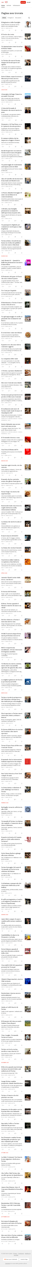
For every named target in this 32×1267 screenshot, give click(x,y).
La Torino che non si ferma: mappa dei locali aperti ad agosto (10, 62)
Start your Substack (11, 1259)
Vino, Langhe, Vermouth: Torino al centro (9, 1036)
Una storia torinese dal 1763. (9, 1073)
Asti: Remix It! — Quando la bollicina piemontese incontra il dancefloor (11, 262)
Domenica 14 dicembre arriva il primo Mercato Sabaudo (11, 1110)
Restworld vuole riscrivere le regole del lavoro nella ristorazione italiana (11, 508)
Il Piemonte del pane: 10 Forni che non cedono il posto (11, 277)
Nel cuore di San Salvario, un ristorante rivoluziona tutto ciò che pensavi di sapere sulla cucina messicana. (11, 610)
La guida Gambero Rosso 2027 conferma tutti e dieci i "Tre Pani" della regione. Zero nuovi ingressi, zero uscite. (12, 281)
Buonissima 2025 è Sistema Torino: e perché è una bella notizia (10, 1205)
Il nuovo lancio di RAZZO (9, 536)
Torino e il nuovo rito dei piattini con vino (9, 1096)
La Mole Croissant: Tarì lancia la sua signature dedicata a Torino (11, 1159)
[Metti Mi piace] (2, 104)
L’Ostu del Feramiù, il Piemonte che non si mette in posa (11, 110)
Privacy (15, 1253)
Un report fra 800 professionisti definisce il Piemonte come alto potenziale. (10, 1026)
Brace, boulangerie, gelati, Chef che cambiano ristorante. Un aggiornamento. (11, 720)
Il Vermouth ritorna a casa (10, 437)
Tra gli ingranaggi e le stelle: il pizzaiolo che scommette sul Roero (11, 319)
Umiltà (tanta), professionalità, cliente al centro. (11, 890)
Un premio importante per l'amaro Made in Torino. (11, 1194)
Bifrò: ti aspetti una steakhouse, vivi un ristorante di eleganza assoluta (11, 650)
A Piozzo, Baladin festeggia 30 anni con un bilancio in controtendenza (11, 195)
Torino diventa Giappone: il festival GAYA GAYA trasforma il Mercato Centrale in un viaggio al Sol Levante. (11, 750)
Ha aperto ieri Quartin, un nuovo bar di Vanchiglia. (11, 51)
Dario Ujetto (9, 28)
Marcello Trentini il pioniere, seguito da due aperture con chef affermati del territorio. (11, 736)
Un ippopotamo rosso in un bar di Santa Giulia (12, 47)
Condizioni (21, 1253)
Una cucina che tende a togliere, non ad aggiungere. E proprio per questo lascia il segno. (11, 307)
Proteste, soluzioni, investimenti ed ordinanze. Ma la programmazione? (11, 247)
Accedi (28, 2)
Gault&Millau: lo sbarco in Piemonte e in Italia (10, 936)
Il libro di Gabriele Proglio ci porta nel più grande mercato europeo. (12, 956)
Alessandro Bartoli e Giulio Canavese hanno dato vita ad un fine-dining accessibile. (11, 183)
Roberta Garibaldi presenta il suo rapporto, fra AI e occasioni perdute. (11, 998)
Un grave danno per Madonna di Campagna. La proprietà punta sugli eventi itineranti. (11, 984)
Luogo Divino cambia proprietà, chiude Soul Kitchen (12, 1082)
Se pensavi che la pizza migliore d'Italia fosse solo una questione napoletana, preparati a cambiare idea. (10, 129)
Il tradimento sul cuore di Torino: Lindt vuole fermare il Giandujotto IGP (11, 411)
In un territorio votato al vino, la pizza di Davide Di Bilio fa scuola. (12, 323)
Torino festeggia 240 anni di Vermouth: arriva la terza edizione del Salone (11, 869)
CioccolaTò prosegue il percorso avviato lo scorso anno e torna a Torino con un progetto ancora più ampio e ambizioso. (11, 970)
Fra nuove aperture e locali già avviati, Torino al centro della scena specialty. (12, 1128)
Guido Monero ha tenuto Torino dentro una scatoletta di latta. (10, 25)
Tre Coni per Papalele (8, 290)
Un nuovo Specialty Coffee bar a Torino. (10, 1178)
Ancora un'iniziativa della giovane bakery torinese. (10, 1164)
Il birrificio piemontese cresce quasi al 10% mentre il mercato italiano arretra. (12, 199)
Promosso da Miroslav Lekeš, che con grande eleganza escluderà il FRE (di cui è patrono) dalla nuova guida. (12, 940)
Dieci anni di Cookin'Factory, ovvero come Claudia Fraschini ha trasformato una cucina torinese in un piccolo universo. (12, 550)
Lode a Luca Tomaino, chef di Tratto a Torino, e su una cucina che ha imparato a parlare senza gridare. (11, 37)
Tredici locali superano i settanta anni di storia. (11, 1012)
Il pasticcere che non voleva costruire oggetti (11, 346)
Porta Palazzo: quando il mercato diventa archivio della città (10, 951)
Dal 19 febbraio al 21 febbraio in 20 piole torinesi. (11, 858)
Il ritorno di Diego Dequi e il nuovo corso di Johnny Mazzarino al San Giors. (11, 704)
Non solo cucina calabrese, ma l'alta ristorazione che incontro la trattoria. (11, 565)
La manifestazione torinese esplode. (11, 1209)
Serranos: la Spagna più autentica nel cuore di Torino (11, 1222)
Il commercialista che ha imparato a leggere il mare (10, 139)
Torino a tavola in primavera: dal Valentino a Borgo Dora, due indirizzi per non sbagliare (12, 699)
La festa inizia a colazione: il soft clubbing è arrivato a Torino (11, 789)
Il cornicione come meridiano (11, 333)
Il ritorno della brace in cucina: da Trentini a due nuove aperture (12, 731)
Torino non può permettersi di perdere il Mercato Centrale (11, 396)
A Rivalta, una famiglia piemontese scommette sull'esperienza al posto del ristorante (10, 211)
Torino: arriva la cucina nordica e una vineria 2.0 (10, 1050)
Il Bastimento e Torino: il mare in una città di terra (11, 304)
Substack (7, 1263)
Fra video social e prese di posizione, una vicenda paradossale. (11, 844)
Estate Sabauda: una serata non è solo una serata (10, 425)
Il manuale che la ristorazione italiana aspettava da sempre (11, 760)
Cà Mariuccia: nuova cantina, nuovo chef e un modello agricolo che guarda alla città (11, 666)
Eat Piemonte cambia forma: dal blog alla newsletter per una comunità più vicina (11, 1139)
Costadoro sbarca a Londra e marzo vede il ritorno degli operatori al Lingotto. (11, 906)
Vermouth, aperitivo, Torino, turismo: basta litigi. (11, 828)
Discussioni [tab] (18, 18)
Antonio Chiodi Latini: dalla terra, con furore (10, 578)
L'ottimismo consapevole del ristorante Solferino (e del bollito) (11, 885)
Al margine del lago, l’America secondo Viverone (11, 95)
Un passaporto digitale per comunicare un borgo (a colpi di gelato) (11, 227)
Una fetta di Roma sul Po (9, 450)
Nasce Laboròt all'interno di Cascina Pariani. (11, 215)
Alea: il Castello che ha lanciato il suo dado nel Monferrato (12, 180)
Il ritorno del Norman (8, 591)
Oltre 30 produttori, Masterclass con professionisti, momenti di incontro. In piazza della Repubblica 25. (11, 1114)
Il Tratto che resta (7, 34)
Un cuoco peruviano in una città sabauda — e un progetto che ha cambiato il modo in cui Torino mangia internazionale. (10, 361)
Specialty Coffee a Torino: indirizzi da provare (10, 1124)
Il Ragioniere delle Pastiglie (10, 22)
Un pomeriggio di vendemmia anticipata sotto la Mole (11, 166)
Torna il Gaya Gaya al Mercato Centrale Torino (11, 746)
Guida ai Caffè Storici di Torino (9, 1008)
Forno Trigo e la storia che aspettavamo (10, 493)
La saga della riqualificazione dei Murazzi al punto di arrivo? (10, 81)
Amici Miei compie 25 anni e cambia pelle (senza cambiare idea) (11, 921)
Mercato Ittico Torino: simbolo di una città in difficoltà (12, 1236)
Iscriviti (23, 2)
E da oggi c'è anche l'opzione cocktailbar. (9, 654)
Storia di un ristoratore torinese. (10, 142)
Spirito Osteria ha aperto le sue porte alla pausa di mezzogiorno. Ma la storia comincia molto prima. (11, 373)
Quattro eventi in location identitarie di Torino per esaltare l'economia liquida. (11, 1040)
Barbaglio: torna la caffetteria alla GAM (11, 808)
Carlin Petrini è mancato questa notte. (12, 483)
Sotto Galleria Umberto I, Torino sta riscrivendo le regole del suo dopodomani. (11, 470)
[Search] (29, 17)
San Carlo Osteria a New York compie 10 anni (11, 774)
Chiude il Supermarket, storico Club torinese (12, 980)
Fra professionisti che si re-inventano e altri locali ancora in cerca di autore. (11, 1100)
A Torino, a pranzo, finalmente (11, 371)
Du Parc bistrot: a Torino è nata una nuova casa (10, 621)
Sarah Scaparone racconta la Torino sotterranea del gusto (11, 152)
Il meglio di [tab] (11, 18)
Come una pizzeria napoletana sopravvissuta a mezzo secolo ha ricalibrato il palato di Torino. (10, 335)
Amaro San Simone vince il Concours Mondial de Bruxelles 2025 (12, 1189)
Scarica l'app (24, 1259)
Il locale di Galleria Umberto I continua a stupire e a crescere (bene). (12, 638)
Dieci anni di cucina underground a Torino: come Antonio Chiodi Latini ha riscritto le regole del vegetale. (12, 582)
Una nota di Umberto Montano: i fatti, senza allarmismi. (12, 385)
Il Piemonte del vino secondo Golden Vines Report (11, 1022)
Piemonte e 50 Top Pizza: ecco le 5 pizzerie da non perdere (11, 125)
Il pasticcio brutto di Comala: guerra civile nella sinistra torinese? (11, 839)
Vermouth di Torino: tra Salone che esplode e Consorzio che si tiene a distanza (12, 823)
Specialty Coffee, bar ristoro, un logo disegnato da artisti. (11, 812)
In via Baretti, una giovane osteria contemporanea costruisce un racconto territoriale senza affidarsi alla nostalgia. (11, 115)
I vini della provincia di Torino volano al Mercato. (11, 169)
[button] (3, 5)
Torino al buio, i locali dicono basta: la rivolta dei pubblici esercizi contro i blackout (11, 243)
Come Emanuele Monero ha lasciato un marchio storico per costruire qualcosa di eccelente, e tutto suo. (11, 293)
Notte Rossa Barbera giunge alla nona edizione (11, 854)
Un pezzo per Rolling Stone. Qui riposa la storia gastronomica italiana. (12, 155)
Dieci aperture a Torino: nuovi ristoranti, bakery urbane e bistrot (11, 715)
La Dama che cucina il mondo (11, 548)
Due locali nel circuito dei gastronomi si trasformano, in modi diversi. (11, 1086)
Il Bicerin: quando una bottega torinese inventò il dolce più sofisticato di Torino (11, 1069)
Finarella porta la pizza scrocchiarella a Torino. (11, 452)
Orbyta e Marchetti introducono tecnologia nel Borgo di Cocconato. (11, 231)
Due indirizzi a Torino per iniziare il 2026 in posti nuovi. (11, 1054)
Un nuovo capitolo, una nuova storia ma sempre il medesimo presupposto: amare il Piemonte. (12, 1144)
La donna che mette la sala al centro (11, 523)
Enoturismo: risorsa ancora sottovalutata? (11, 994)
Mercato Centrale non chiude (11, 383)
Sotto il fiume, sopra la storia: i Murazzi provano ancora (11, 77)
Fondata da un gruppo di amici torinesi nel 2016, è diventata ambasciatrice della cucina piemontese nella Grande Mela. (10, 778)
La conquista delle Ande (9, 359)
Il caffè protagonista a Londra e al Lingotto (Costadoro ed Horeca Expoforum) (11, 901)
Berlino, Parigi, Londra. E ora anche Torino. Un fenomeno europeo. (11, 794)
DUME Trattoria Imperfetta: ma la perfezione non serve (11, 635)
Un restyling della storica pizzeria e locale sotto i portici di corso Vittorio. (11, 926)
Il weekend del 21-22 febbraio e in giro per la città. (11, 874)
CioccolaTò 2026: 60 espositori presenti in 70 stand (11, 966)
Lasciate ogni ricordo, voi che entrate (11, 466)
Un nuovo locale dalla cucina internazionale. (9, 1226)
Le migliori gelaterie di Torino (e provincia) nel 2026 (11, 681)
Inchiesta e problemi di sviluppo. (10, 1239)
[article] (16, 26)
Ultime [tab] (4, 18)
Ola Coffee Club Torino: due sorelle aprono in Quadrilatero (12, 1174)
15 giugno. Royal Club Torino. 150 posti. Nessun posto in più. (11, 429)
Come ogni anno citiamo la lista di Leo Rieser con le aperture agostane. (11, 67)
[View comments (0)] (9, 30)
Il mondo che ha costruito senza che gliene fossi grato (11, 480)
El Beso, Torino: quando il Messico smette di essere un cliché (11, 606)
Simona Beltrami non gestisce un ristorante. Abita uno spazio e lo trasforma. (10, 526)
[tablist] (11, 17)
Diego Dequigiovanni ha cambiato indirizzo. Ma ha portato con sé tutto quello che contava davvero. (11, 624)
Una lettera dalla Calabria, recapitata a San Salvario (10, 561)
